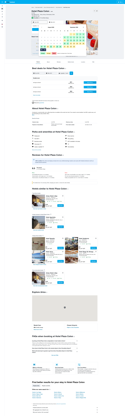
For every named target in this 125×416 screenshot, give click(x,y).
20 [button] (54, 43)
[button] (2, 2)
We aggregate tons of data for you (40, 410)
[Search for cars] (2, 11)
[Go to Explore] (2, 17)
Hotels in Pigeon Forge (37, 394)
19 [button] (51, 43)
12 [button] (51, 40)
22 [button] (60, 43)
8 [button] (60, 37)
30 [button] (41, 49)
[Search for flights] (2, 6)
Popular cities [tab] (36, 385)
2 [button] (41, 37)
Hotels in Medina (79, 394)
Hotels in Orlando (58, 394)
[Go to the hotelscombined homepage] (10, 2)
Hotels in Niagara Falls (81, 397)
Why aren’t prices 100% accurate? (41, 412)
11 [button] (47, 40)
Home (33, 7)
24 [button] (44, 46)
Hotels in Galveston (36, 397)
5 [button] (83, 34)
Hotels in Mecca (57, 392)
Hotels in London (80, 395)
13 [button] (54, 40)
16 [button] (41, 43)
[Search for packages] (2, 14)
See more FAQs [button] (55, 355)
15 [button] (60, 40)
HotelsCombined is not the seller (40, 407)
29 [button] (60, 46)
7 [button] (57, 37)
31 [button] (44, 49)
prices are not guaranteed (61, 403)
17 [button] (44, 43)
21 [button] (57, 43)
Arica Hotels (58, 7)
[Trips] (2, 20)
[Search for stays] (2, 8)
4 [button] (80, 34)
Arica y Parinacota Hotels (48, 7)
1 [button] (60, 34)
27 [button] (54, 46)
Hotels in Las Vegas (36, 392)
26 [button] (51, 46)
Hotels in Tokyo (57, 397)
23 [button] (41, 46)
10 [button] (44, 40)
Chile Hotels (37, 7)
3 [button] (44, 37)
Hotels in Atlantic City (59, 395)
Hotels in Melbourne (80, 392)
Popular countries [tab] (46, 385)
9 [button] (41, 40)
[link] (39, 208)
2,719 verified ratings (44, 18)
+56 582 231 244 (35, 16)
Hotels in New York (36, 395)
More (33, 115)
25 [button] (47, 46)
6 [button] (64, 37)
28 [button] (57, 46)
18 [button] (47, 43)
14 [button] (57, 40)
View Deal (60, 205)
